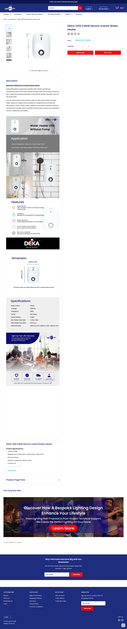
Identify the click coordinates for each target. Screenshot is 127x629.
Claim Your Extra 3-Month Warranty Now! (64, 2)
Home (5, 19)
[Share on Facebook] (68, 34)
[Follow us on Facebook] (119, 620)
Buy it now (108, 53)
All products (12, 19)
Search (5, 595)
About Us (6, 598)
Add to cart (80, 53)
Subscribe (76, 574)
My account (103, 9)
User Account (60, 595)
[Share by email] (78, 34)
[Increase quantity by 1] (88, 46)
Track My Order (60, 601)
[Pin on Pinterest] (72, 34)
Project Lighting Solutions (34, 14)
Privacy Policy (34, 604)
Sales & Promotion (35, 595)
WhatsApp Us (8, 601)
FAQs (5, 604)
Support (68, 14)
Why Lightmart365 (54, 14)
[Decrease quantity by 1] (77, 46)
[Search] (80, 8)
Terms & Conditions (36, 607)
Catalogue (17, 14)
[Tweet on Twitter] (75, 34)
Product (6, 14)
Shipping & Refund (35, 598)
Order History (59, 598)
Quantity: (70, 46)
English (6, 617)
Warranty (79, 14)
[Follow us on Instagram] (122, 620)
